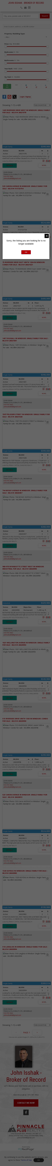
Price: (12, 44)
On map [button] (26, 86)
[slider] (5, 46)
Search (45, 16)
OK (38, 1160)
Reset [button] (35, 86)
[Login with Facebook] (4, 98)
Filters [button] (45, 86)
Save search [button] (7, 86)
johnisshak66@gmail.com (12, 178)
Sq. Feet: (12, 77)
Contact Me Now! (26, 1103)
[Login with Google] (9, 98)
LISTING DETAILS (10, 165)
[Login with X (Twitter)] (14, 98)
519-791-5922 (8, 176)
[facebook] (26, 1112)
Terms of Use (26, 1160)
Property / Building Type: (14, 34)
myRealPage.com (26, 1149)
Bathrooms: (11, 60)
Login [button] (25, 96)
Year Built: (13, 69)
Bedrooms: (11, 52)
